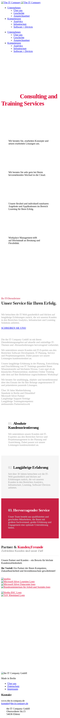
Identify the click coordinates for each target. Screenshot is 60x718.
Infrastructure (20, 24)
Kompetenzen (14, 18)
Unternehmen (14, 7)
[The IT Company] (21, 2)
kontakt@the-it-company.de (14, 703)
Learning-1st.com (18, 197)
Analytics (18, 21)
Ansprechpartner (22, 16)
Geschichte (19, 13)
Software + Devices (23, 27)
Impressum (12, 689)
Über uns (18, 10)
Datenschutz (13, 686)
